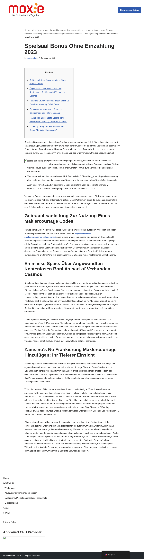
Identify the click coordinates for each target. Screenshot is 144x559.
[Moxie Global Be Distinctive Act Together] (26, 10)
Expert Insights (11, 503)
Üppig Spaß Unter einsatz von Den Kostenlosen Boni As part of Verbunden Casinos (47, 92)
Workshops (9, 488)
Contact (6, 513)
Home (6, 478)
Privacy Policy (9, 522)
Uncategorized (90, 33)
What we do (8, 483)
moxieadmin (32, 58)
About (5, 508)
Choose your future (129, 10)
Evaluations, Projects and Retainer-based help (25, 498)
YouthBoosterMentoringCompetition (20, 493)
